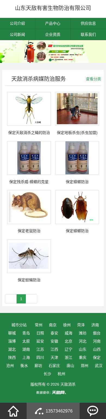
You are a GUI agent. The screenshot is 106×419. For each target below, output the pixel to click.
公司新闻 (17, 34)
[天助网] (53, 392)
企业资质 (52, 34)
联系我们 (88, 34)
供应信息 (88, 23)
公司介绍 (17, 23)
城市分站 (19, 325)
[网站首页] (13, 411)
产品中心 (52, 23)
